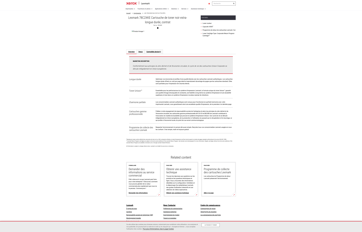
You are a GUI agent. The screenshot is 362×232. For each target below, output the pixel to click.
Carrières (129, 212)
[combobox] (224, 4)
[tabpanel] (181, 95)
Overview (131, 52)
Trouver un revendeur (169, 218)
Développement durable (133, 218)
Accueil (138, 3)
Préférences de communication (172, 208)
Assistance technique (197, 9)
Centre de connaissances (210, 205)
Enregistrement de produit (171, 215)
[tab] (131, 51)
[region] (181, 226)
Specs (140, 52)
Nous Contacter (169, 205)
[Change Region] (209, 3)
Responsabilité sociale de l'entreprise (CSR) (139, 215)
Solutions (174, 9)
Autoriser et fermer (211, 225)
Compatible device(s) (153, 52)
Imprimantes (129, 9)
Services (183, 9)
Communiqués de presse (208, 208)
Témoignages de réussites (208, 212)
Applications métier (161, 9)
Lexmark (129, 205)
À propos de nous (131, 208)
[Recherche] (234, 4)
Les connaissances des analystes (211, 215)
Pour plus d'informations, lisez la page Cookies (158, 229)
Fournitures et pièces (144, 9)
